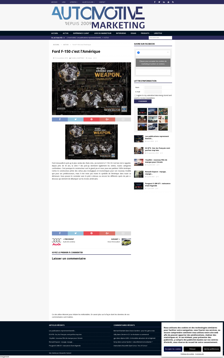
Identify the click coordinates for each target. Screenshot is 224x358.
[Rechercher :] (160, 38)
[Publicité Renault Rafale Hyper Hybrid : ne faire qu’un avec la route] (163, 127)
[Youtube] (168, 2)
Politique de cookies (187, 354)
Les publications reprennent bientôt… (157, 137)
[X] (159, 2)
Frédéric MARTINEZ (77, 58)
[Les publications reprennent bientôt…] (138, 138)
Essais (133, 33)
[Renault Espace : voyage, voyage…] (138, 174)
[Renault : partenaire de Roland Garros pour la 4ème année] (163, 119)
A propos (73, 2)
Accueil (54, 33)
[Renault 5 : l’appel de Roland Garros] (152, 127)
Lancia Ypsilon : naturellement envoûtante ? (137, 342)
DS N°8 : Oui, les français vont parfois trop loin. (157, 149)
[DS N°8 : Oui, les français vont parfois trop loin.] (138, 150)
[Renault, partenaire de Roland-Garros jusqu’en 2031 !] (142, 119)
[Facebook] (155, 2)
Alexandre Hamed (65, 353)
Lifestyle (158, 33)
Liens (63, 2)
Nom (137, 87)
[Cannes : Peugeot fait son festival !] (142, 127)
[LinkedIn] (164, 2)
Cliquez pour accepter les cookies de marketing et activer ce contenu (153, 62)
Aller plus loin (87, 2)
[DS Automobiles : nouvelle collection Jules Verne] (152, 119)
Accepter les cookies (173, 349)
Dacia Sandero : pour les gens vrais (142, 331)
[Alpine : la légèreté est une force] (163, 111)
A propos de (199, 354)
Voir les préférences (211, 349)
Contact (102, 2)
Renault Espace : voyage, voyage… (155, 173)
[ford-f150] (91, 141)
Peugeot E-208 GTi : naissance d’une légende (157, 184)
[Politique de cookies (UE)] (173, 2)
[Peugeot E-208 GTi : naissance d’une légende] (142, 111)
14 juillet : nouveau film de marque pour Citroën (156, 161)
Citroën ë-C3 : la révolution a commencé (135, 334)
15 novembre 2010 (61, 58)
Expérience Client (81, 33)
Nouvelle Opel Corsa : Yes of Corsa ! (134, 346)
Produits (145, 33)
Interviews (121, 33)
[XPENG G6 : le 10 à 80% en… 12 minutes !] (152, 111)
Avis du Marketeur (102, 33)
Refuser (192, 349)
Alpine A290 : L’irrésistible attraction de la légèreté (138, 338)
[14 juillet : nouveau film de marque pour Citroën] (138, 162)
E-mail (137, 92)
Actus (65, 33)
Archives (54, 2)
